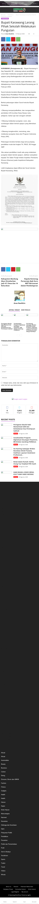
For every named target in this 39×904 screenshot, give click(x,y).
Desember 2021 (6, 678)
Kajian (3, 806)
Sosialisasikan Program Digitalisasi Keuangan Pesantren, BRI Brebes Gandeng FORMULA (19, 327)
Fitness (3, 787)
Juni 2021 (4, 691)
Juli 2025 (4, 537)
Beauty (3, 764)
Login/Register (15, 892)
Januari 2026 (5, 518)
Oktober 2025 (5, 527)
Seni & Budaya (6, 852)
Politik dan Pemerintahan (9, 844)
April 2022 (4, 665)
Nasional (3, 817)
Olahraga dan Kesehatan (9, 825)
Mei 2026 (4, 505)
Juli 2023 (4, 616)
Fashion (3, 783)
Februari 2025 (5, 554)
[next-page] (21, 335)
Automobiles (5, 760)
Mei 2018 (4, 720)
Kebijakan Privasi (8, 889)
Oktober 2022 (5, 645)
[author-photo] (19, 296)
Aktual (15, 433)
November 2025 (6, 524)
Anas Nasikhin (10, 34)
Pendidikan (11, 14)
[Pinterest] (13, 39)
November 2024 (6, 563)
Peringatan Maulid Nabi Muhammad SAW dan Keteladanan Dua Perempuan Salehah (24, 428)
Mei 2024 (4, 583)
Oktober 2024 (5, 567)
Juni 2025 (4, 541)
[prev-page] (18, 335)
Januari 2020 (5, 697)
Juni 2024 (4, 580)
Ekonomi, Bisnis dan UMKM (10, 779)
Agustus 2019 (5, 714)
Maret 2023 (4, 629)
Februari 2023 (5, 632)
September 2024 (6, 570)
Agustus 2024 (5, 573)
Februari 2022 (5, 671)
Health (3, 794)
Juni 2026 (4, 501)
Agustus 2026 (5, 495)
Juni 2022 (4, 658)
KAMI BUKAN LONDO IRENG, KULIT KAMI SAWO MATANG (23, 473)
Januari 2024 (5, 596)
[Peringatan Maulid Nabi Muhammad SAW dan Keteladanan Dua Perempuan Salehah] (7, 318)
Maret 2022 (4, 668)
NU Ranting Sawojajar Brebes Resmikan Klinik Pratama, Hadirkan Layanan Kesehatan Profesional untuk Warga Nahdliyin (31, 327)
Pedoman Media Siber (27, 886)
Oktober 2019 (5, 707)
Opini (2, 829)
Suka (7, 406)
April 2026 (4, 508)
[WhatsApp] (18, 39)
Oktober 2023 (5, 606)
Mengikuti (19, 406)
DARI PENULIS (25, 310)
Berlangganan (32, 406)
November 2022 (6, 642)
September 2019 (6, 710)
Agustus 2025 (5, 534)
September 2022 (6, 648)
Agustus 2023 (5, 612)
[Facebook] (3, 39)
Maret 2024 (4, 590)
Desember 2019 (6, 701)
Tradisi (3, 863)
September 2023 (6, 609)
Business (4, 768)
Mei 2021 (4, 694)
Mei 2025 (4, 544)
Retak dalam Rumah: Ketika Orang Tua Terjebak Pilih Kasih (24, 463)
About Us (8, 886)
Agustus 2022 (5, 652)
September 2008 (6, 736)
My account (25, 892)
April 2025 (4, 547)
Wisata (3, 874)
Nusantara (4, 821)
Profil (2, 848)
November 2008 (6, 733)
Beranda (3, 14)
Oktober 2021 (5, 684)
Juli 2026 (4, 498)
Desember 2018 (6, 717)
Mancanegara (5, 813)
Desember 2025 (6, 521)
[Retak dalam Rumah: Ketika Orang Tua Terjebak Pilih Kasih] (6, 465)
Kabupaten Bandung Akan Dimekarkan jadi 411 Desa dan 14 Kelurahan (9, 282)
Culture (3, 772)
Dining (3, 775)
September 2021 (6, 687)
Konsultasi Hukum (20, 889)
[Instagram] (17, 880)
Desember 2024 (6, 560)
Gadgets (3, 791)
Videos (3, 871)
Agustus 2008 (5, 740)
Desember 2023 (6, 599)
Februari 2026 (5, 514)
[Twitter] (8, 39)
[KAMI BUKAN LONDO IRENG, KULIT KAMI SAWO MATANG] (6, 475)
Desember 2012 (6, 727)
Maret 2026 (4, 511)
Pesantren (4, 840)
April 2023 (4, 625)
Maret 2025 (4, 550)
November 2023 (6, 603)
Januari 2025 (5, 557)
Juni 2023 (4, 619)
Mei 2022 (4, 661)
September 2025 (6, 531)
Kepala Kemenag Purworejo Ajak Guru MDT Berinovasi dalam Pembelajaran (29, 282)
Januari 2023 (5, 635)
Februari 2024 (5, 593)
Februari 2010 (5, 730)
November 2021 (6, 681)
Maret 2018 (4, 723)
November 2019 (6, 704)
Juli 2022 (4, 655)
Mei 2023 (4, 622)
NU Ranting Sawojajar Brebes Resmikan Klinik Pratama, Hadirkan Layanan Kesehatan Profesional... (24, 452)
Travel (3, 867)
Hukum (3, 802)
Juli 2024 (4, 576)
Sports (3, 859)
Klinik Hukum (5, 810)
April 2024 (4, 586)
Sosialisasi (4, 855)
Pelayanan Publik (6, 832)
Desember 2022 (6, 638)
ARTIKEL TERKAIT (14, 310)
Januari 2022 (5, 674)
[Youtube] (25, 880)
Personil (16, 886)
